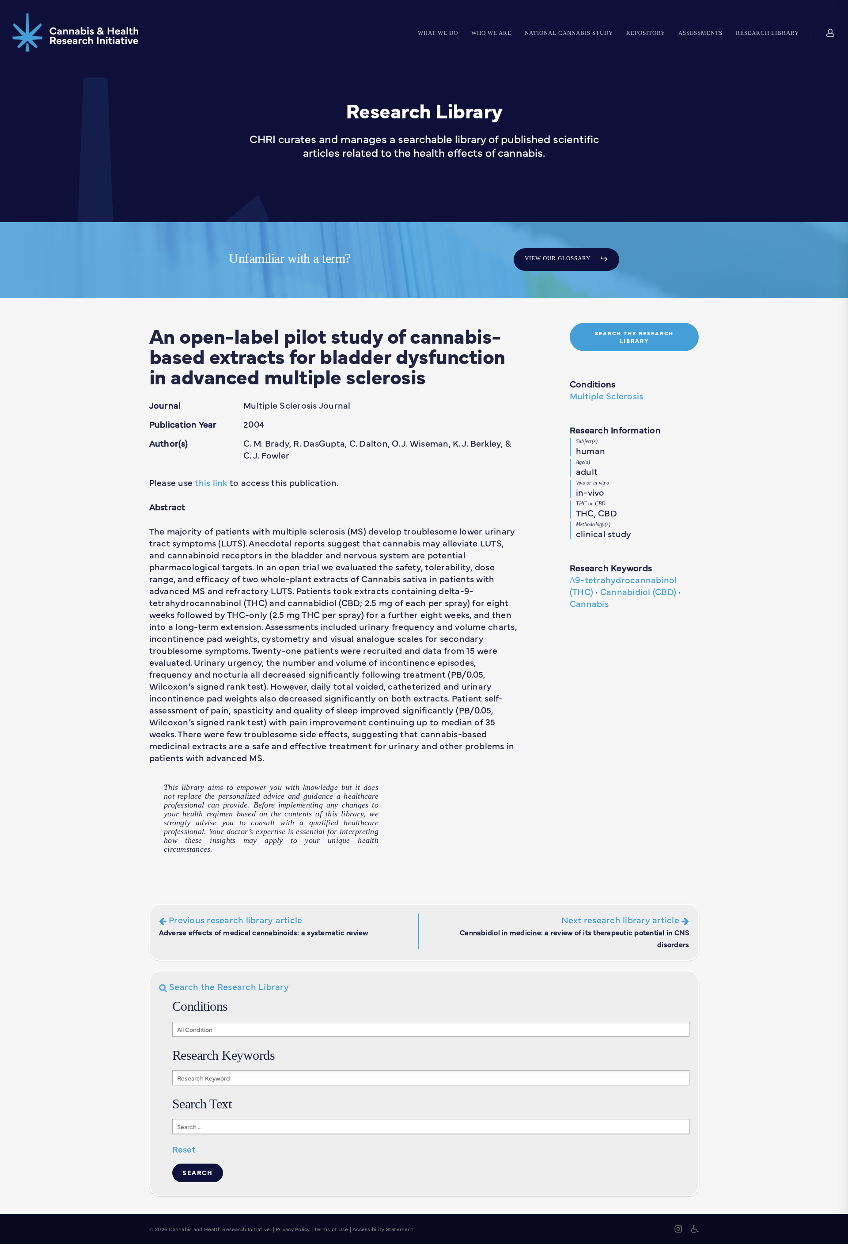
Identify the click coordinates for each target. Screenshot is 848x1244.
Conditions (593, 384)
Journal (165, 405)
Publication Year (183, 424)
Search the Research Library (228, 986)
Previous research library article (263, 925)
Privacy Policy (293, 1229)
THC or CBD (591, 504)
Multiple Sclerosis (607, 396)
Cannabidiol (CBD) (638, 591)
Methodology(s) (593, 524)
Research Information (615, 430)
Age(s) (583, 462)
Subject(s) (587, 441)
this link (211, 482)
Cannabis (589, 603)
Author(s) (168, 443)
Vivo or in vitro (592, 483)
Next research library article (574, 931)
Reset (184, 1149)
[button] (566, 258)
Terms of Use (331, 1229)
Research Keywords (611, 567)
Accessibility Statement (382, 1229)
